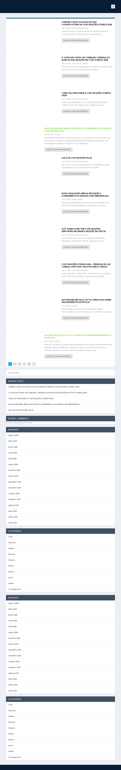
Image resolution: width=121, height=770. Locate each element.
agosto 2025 (13, 505)
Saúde (80, 199)
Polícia (11, 566)
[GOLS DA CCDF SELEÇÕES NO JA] (33, 172)
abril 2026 (12, 458)
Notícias (85, 28)
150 (29, 364)
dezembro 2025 (14, 482)
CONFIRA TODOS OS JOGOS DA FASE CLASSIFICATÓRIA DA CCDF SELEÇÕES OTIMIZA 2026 (87, 23)
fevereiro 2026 (14, 470)
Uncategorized (14, 589)
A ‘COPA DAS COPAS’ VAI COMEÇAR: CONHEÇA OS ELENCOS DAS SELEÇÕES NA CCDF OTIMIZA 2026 (86, 58)
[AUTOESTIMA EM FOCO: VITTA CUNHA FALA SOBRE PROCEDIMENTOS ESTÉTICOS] (33, 314)
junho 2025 (12, 517)
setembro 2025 (14, 499)
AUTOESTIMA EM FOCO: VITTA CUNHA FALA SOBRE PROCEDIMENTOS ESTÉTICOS (86, 301)
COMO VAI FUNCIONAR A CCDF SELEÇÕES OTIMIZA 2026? (86, 94)
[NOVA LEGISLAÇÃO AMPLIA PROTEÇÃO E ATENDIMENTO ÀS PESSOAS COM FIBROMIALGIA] (33, 207)
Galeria (11, 548)
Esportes (79, 28)
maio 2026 (12, 453)
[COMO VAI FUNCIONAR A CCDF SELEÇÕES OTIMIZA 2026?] (33, 107)
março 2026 (13, 464)
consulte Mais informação (75, 40)
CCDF (74, 28)
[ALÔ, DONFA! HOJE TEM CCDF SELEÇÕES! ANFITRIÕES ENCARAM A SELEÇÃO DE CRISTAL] (33, 243)
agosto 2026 (13, 435)
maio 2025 (12, 523)
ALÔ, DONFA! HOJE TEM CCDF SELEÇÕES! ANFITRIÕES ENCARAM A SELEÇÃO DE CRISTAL (84, 230)
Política (11, 572)
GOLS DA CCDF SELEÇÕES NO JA (77, 158)
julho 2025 (12, 511)
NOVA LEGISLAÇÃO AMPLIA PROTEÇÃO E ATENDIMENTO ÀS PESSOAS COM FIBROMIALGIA (77, 129)
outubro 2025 (13, 493)
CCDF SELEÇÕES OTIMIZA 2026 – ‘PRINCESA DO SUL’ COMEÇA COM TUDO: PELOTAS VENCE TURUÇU (86, 265)
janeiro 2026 (13, 476)
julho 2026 (12, 441)
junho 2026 (12, 447)
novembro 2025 (14, 488)
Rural (10, 577)
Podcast (57, 135)
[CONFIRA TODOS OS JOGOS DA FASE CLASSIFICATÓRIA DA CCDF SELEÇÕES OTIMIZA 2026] (33, 36)
